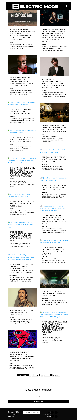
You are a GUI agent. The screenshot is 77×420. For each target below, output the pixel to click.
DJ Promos (36, 412)
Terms (49, 416)
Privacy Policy (46, 414)
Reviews (45, 298)
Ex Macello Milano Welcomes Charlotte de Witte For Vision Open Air (53, 251)
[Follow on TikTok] (56, 412)
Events (12, 116)
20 (45, 375)
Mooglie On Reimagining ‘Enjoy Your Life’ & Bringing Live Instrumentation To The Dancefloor (54, 83)
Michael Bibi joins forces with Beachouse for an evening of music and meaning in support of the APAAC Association (22, 34)
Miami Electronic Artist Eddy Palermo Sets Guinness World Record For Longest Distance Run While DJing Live (54, 327)
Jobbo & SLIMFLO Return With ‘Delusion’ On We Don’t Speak (21, 204)
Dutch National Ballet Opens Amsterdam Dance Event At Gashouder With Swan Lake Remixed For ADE (21, 268)
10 (42, 375)
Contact (47, 412)
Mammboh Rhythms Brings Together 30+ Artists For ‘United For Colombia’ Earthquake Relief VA (21, 356)
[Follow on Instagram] (52, 412)
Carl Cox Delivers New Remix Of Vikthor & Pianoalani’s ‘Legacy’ (21, 140)
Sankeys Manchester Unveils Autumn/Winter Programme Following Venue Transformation (54, 128)
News (11, 363)
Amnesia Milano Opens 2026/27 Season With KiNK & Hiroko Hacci (54, 159)
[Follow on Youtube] (56, 416)
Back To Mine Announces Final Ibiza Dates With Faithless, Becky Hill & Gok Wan (20, 235)
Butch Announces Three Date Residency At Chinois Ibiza (22, 312)
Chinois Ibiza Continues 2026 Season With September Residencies (21, 112)
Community (13, 275)
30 (48, 375)
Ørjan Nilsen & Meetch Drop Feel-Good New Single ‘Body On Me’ (54, 187)
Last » (57, 375)
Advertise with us (30, 412)
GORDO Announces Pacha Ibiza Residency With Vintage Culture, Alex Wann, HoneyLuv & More (54, 220)
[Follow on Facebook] (52, 416)
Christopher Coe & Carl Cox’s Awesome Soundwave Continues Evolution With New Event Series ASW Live (22, 172)
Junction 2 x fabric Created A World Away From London (53, 294)
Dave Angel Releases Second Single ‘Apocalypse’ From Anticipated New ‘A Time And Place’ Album (21, 81)
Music (11, 42)
